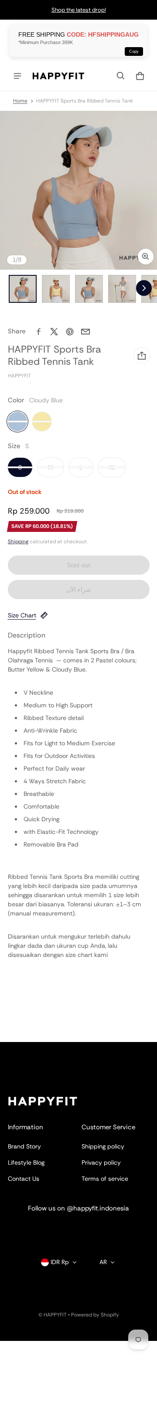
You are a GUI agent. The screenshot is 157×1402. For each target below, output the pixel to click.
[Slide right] (144, 288)
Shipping (18, 541)
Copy (134, 51)
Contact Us (23, 1179)
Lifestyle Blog (26, 1162)
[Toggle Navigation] (17, 76)
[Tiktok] (104, 1229)
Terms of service (105, 1179)
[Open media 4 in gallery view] (89, 289)
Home (20, 100)
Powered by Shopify (95, 1314)
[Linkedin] (78, 1229)
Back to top (24, 1050)
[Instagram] (52, 1229)
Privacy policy (101, 1162)
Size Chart (22, 615)
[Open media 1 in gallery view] (23, 289)
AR (103, 1262)
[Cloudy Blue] (17, 421)
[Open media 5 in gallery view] (122, 289)
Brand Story (24, 1146)
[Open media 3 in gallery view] (56, 289)
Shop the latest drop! (78, 10)
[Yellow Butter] (41, 421)
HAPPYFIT (55, 1314)
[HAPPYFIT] (58, 75)
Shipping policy (103, 1146)
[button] (120, 76)
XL (112, 467)
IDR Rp (60, 1262)
